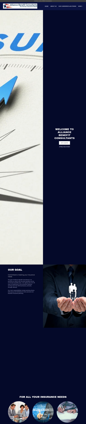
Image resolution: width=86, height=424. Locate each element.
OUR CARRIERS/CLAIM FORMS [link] (67, 6)
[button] (80, 6)
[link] (20, 6)
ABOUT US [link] (53, 6)
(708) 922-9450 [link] (64, 147)
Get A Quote (64, 142)
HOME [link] (46, 6)
